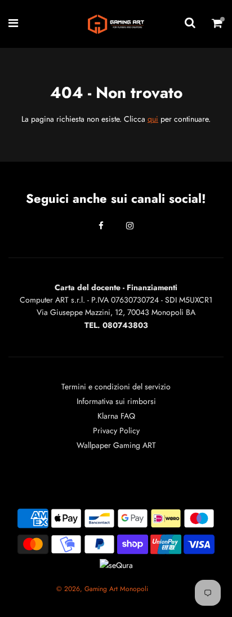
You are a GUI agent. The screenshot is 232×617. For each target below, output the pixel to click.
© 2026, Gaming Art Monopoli (102, 589)
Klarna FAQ (116, 415)
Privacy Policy (116, 430)
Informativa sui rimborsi (116, 401)
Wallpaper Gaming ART (116, 445)
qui (153, 119)
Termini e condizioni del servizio (116, 386)
